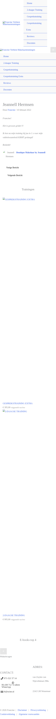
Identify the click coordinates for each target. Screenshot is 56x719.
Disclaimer (22, 710)
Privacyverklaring (38, 710)
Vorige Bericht (12, 167)
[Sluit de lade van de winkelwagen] (3, 651)
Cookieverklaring (7, 714)
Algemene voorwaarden (29, 714)
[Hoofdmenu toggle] (53, 50)
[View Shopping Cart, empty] (51, 23)
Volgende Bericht (14, 175)
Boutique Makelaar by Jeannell (30, 152)
